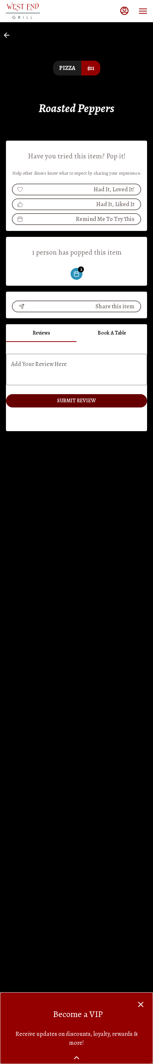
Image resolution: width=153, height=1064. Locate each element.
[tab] (41, 333)
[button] (9, 35)
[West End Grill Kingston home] (39, 11)
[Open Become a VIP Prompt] (76, 1057)
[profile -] (124, 10)
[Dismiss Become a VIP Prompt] (141, 1004)
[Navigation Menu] (143, 11)
